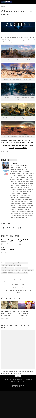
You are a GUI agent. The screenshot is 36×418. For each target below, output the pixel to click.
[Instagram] (5, 174)
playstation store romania (8, 270)
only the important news (21, 263)
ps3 (16, 270)
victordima (4, 272)
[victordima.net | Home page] (8, 2)
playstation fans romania (8, 267)
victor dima (30, 270)
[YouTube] (7, 174)
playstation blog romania (15, 265)
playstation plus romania (21, 267)
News (3, 6)
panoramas (4, 265)
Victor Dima (15, 163)
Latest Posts (12, 160)
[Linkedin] (16, 386)
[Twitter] (4, 171)
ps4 (20, 270)
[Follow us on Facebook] (22, 386)
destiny (12, 263)
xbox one (25, 272)
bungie (7, 263)
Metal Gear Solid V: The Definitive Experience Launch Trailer (8, 313)
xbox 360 (19, 272)
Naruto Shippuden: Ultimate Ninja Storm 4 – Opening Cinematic (25, 313)
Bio (4, 160)
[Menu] (34, 2)
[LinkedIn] (8, 171)
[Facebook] (6, 171)
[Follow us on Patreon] (13, 386)
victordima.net (11, 272)
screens (24, 270)
